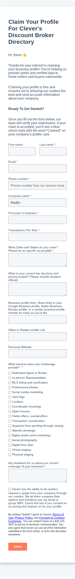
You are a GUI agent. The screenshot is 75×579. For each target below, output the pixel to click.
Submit (18, 546)
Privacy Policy (24, 517)
